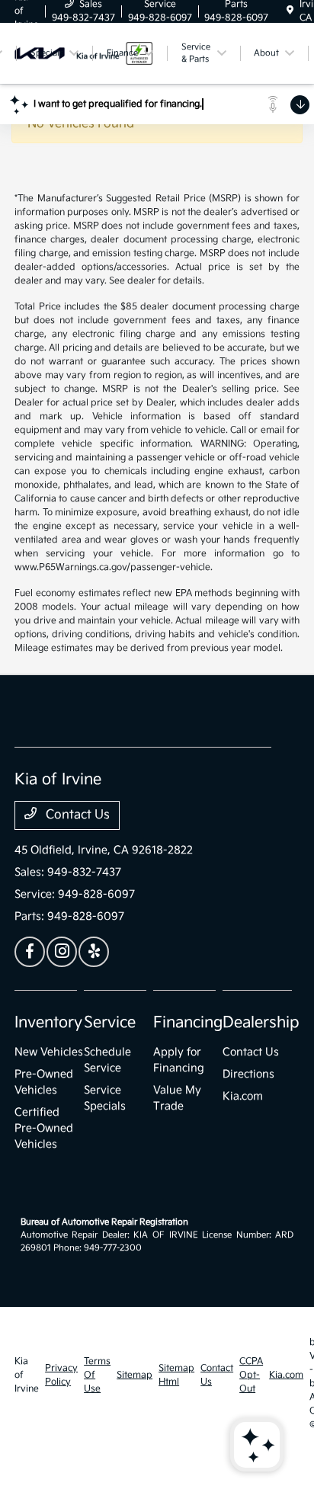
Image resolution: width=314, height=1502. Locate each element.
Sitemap (134, 1375)
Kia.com (243, 1096)
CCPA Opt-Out (251, 1375)
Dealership (261, 1023)
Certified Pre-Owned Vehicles (43, 1128)
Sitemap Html (176, 1375)
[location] (290, 11)
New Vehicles (48, 1052)
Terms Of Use (97, 1375)
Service (110, 1023)
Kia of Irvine (26, 1375)
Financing (188, 1023)
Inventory (48, 1023)
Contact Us (76, 815)
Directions (248, 1074)
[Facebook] (29, 952)
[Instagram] (61, 952)
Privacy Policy (61, 1375)
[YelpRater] (93, 952)
